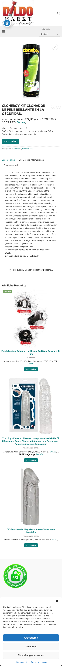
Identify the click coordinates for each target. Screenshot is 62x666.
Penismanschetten (31, 448)
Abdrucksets (16, 149)
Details (21, 122)
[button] (57, 601)
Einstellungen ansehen (31, 655)
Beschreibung (8, 160)
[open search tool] (58, 13)
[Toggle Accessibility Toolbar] (7, 23)
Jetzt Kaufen (31, 369)
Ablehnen (31, 646)
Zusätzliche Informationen (31, 160)
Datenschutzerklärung (26, 662)
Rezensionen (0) (11, 165)
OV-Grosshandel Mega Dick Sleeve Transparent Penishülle (31, 530)
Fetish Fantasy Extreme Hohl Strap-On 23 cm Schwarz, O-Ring (31, 352)
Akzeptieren (31, 637)
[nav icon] (3, 31)
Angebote (31, 358)
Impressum (42, 662)
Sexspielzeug (27, 149)
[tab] (8, 160)
